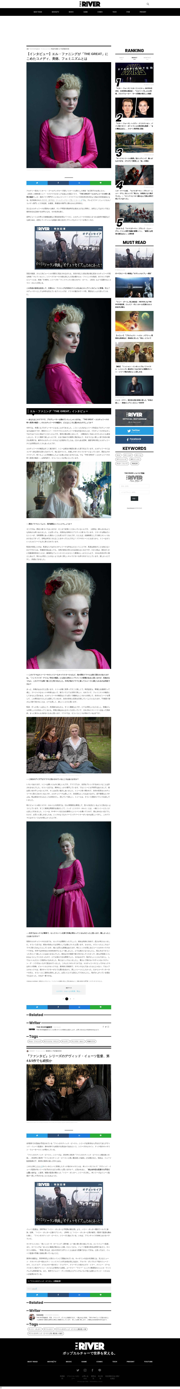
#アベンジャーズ (121, 459)
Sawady (32, 1051)
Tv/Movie (65, 49)
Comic (100, 12)
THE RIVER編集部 (34, 49)
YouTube (148, 1361)
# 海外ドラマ (91, 1041)
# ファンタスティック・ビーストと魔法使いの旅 (71, 1329)
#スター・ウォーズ (122, 463)
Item (128, 12)
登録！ (134, 498)
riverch (100, 1381)
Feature (55, 49)
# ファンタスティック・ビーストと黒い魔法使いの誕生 (45, 1333)
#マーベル (138, 455)
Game (86, 12)
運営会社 (93, 1377)
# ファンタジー (48, 1329)
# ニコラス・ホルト (78, 1041)
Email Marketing (131, 508)
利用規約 (62, 1377)
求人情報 (100, 1377)
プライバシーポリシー (73, 1377)
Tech (115, 12)
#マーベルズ (127, 455)
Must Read (38, 12)
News (48, 1051)
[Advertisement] (90, 29)
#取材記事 (135, 463)
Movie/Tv (55, 12)
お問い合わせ (85, 1377)
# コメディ (65, 1041)
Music (71, 12)
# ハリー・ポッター (35, 1329)
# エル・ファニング (35, 1041)
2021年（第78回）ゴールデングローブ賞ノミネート (61, 200)
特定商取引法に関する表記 (112, 1377)
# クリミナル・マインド (51, 1041)
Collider (38, 1166)
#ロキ (118, 455)
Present (143, 12)
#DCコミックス (135, 459)
